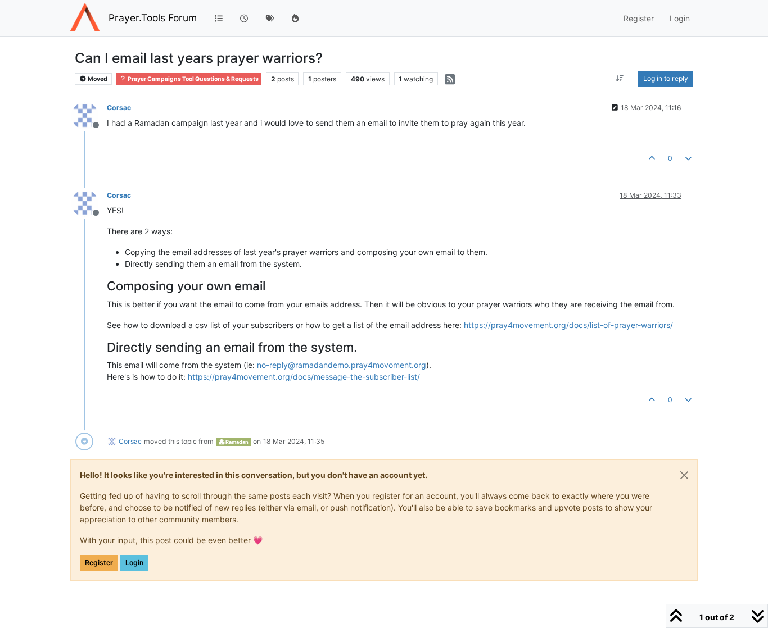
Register (99, 562)
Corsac (119, 107)
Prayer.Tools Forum (153, 18)
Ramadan (236, 442)
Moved (97, 79)
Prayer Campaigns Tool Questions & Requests (193, 79)
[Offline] (89, 115)
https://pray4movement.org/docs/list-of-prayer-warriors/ (568, 325)
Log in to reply (665, 78)
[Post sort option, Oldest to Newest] (620, 79)
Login (134, 562)
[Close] (684, 475)
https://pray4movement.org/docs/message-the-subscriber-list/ (304, 376)
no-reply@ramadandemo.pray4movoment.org (341, 365)
